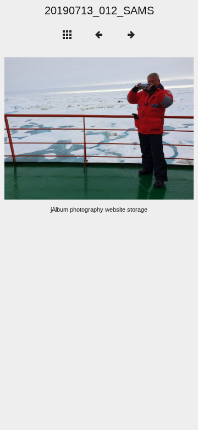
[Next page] (137, 128)
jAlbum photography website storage (99, 209)
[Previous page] (42, 128)
